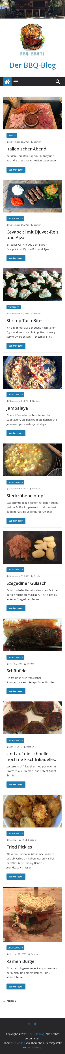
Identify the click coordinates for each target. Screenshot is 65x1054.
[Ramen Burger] (32, 914)
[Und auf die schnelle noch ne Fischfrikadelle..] (32, 717)
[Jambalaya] (32, 372)
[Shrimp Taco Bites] (32, 284)
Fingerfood (13, 307)
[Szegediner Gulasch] (32, 547)
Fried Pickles (19, 847)
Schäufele (16, 671)
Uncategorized (15, 218)
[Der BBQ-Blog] (7, 81)
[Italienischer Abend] (32, 113)
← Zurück (9, 1001)
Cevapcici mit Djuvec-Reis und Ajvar (32, 234)
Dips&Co (12, 135)
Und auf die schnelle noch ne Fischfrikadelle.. (31, 756)
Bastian (37, 141)
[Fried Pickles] (32, 811)
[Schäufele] (32, 635)
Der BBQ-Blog (32, 65)
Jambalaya (17, 408)
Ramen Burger (21, 961)
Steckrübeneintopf (25, 496)
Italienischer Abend (26, 149)
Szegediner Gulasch (26, 583)
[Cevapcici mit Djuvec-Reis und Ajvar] (32, 196)
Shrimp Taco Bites (25, 320)
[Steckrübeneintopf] (32, 459)
